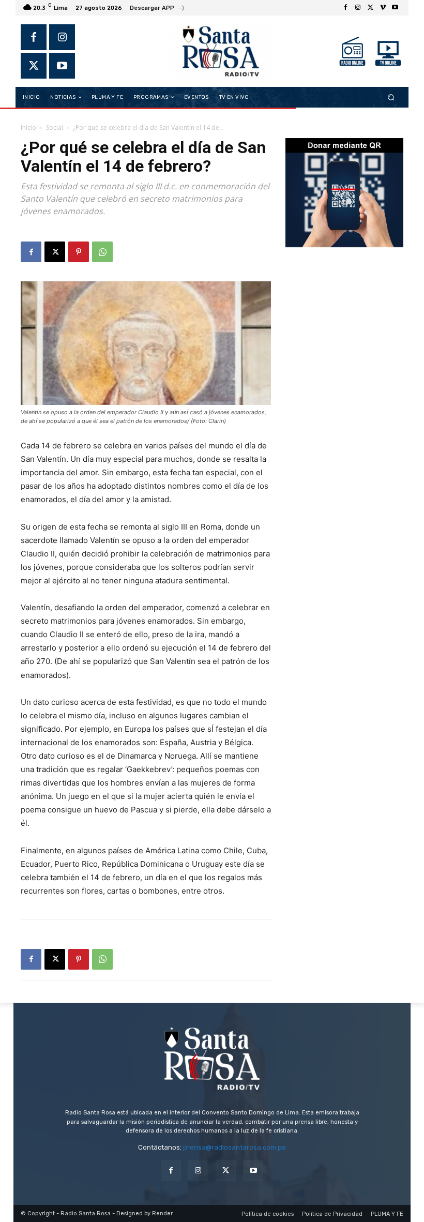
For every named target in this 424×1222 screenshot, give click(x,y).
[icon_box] (158, 9)
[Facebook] (345, 8)
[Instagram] (358, 8)
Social (54, 127)
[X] (370, 8)
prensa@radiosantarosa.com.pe (234, 1147)
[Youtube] (395, 8)
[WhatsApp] (102, 252)
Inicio (28, 127)
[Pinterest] (78, 252)
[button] (391, 97)
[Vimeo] (382, 8)
